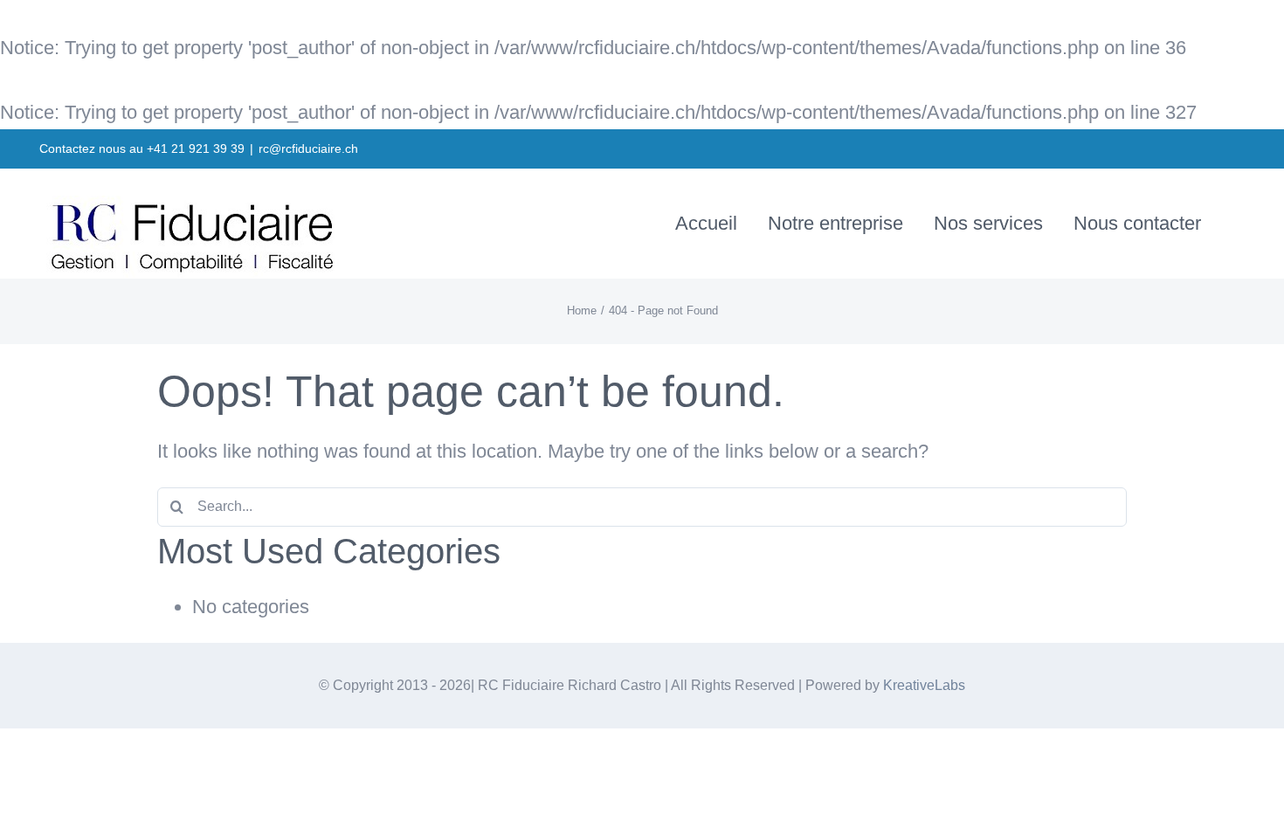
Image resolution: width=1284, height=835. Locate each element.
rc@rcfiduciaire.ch (308, 148)
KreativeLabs (924, 685)
